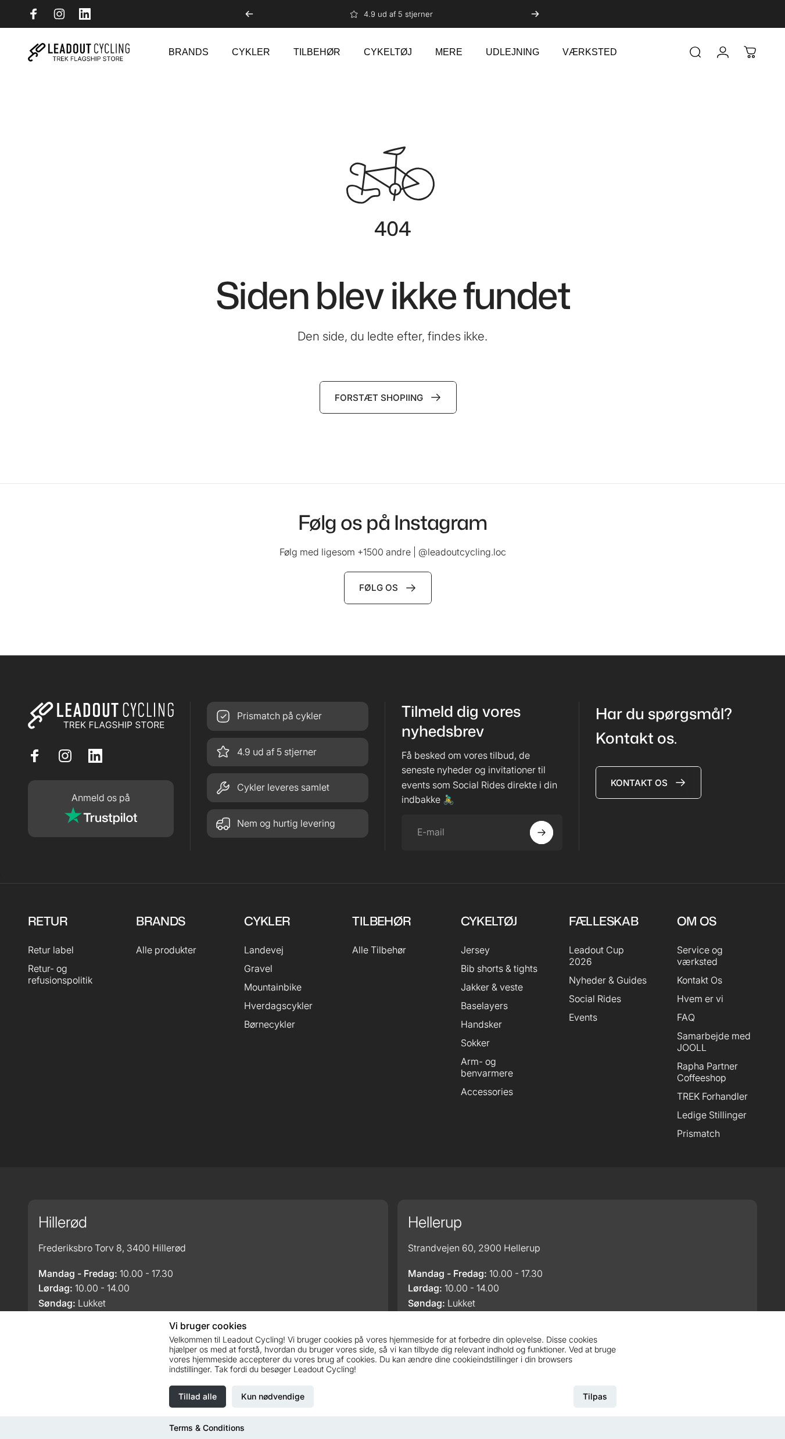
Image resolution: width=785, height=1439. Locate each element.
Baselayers (484, 1005)
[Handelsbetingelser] (287, 787)
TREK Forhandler (712, 1096)
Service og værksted (700, 955)
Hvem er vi (700, 998)
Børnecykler (269, 1024)
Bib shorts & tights (499, 968)
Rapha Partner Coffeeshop (707, 1071)
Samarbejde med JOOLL (714, 1041)
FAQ (686, 1017)
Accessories (487, 1091)
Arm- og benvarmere (487, 1067)
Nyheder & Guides (608, 980)
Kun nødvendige (272, 1396)
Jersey (475, 950)
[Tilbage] (249, 14)
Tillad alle (197, 1396)
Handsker (481, 1024)
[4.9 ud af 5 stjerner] (287, 752)
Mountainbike (273, 987)
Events (583, 1017)
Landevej (264, 950)
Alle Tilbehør (379, 950)
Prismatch (698, 1133)
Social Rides (595, 998)
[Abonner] (541, 832)
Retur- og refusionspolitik (60, 974)
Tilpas (595, 1396)
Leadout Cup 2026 (596, 955)
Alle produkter (166, 950)
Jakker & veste (492, 987)
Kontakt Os (699, 980)
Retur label (51, 950)
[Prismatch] (287, 716)
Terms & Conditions (207, 1428)
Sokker (475, 1043)
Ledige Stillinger (712, 1115)
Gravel (258, 968)
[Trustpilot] (101, 808)
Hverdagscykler (278, 1005)
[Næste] (535, 14)
